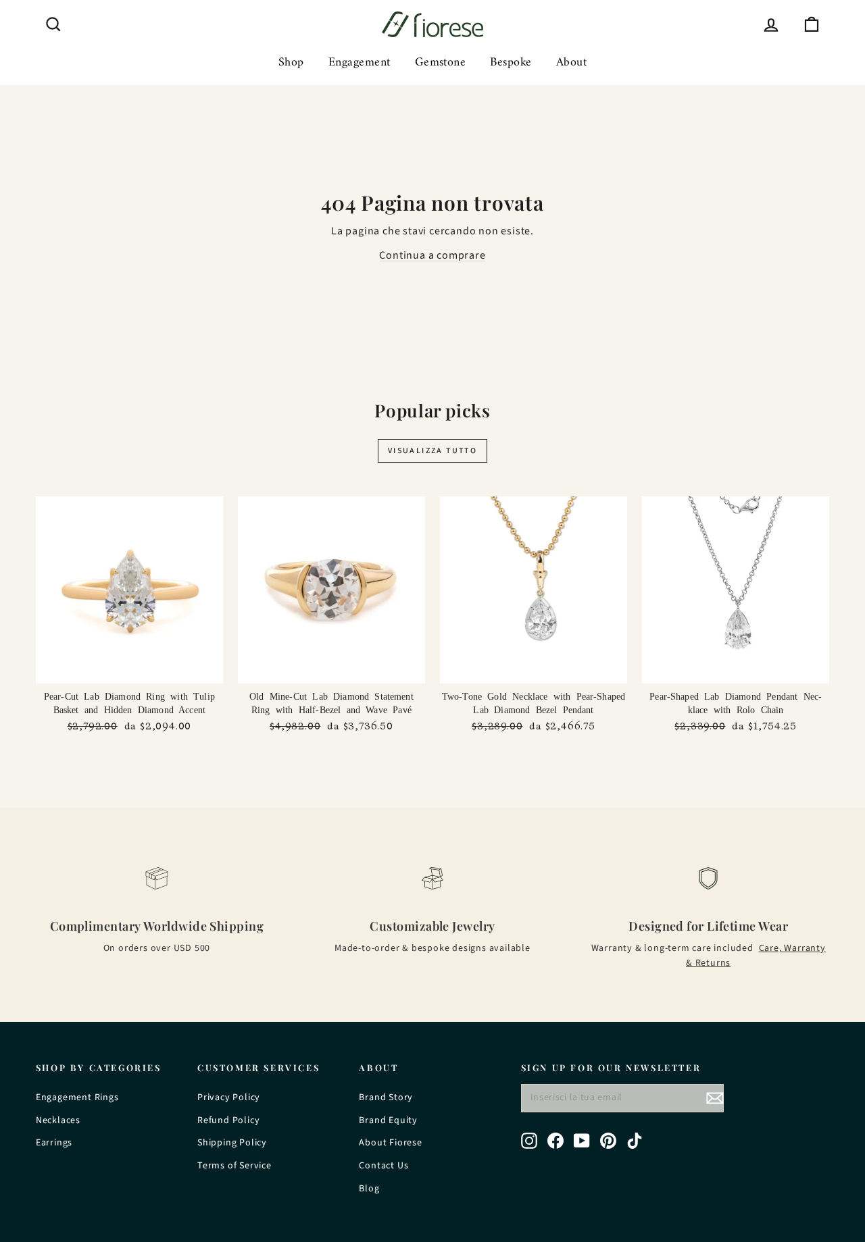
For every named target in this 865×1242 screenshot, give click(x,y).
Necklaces (58, 1120)
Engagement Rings (77, 1097)
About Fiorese (390, 1142)
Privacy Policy (228, 1097)
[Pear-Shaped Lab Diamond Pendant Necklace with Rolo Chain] (735, 589)
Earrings (54, 1142)
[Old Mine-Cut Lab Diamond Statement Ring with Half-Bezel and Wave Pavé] (331, 589)
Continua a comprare (432, 255)
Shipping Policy (232, 1142)
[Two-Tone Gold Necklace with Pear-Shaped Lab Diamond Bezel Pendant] (533, 589)
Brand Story (386, 1097)
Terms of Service (234, 1165)
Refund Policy (228, 1120)
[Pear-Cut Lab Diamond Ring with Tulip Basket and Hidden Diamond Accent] (129, 589)
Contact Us (383, 1165)
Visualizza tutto (432, 451)
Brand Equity (388, 1120)
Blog (369, 1188)
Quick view (129, 669)
